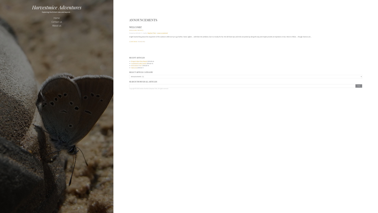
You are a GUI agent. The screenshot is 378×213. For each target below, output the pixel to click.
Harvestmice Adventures (56, 7)
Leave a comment (162, 33)
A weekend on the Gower (138, 63)
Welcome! (135, 27)
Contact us (56, 21)
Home (57, 18)
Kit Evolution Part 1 (136, 65)
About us (56, 25)
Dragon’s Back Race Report (139, 61)
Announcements (136, 30)
